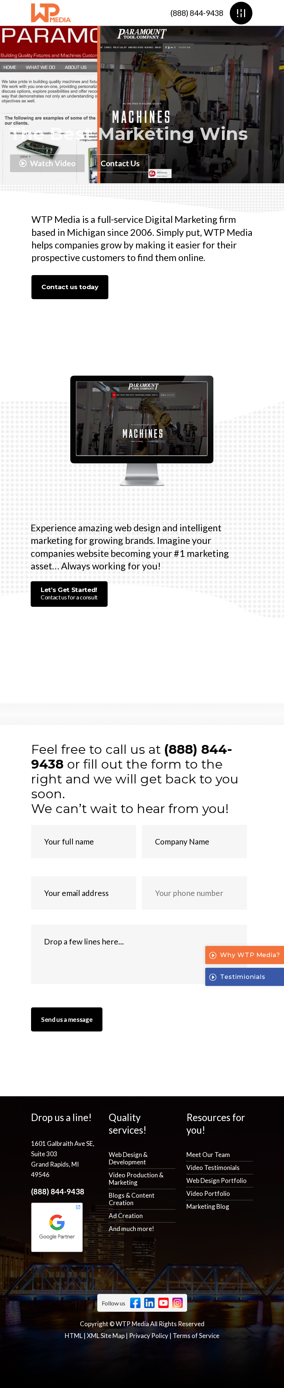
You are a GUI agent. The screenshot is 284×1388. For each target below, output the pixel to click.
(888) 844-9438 (196, 12)
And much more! (131, 1229)
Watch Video (51, 163)
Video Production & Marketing (136, 1178)
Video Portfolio (208, 1193)
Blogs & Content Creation (132, 1199)
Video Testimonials (213, 1167)
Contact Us (120, 163)
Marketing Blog (207, 1206)
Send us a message (66, 1019)
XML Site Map (106, 1335)
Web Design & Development (128, 1158)
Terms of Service (196, 1335)
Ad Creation (126, 1216)
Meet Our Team (208, 1154)
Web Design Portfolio (216, 1180)
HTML (73, 1335)
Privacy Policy (148, 1335)
